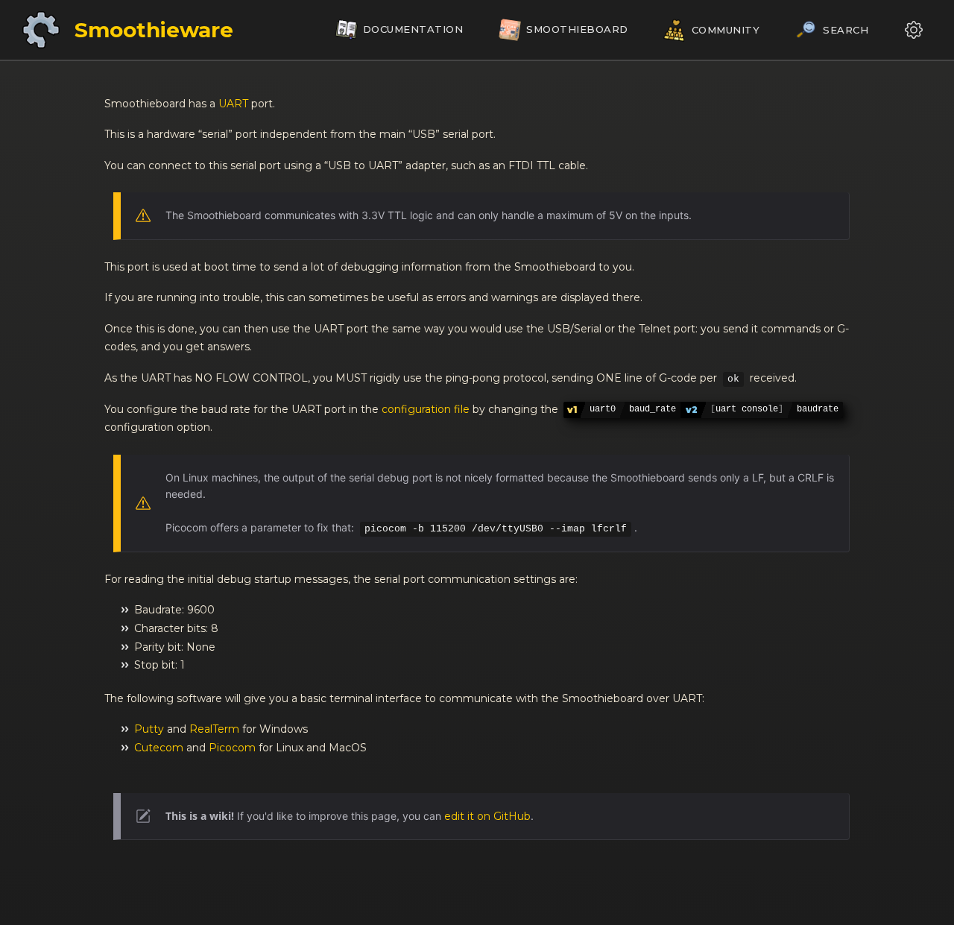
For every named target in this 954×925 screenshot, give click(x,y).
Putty (149, 729)
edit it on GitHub (487, 816)
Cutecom (158, 747)
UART (233, 103)
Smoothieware (154, 29)
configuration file (426, 409)
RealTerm (214, 729)
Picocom (232, 747)
